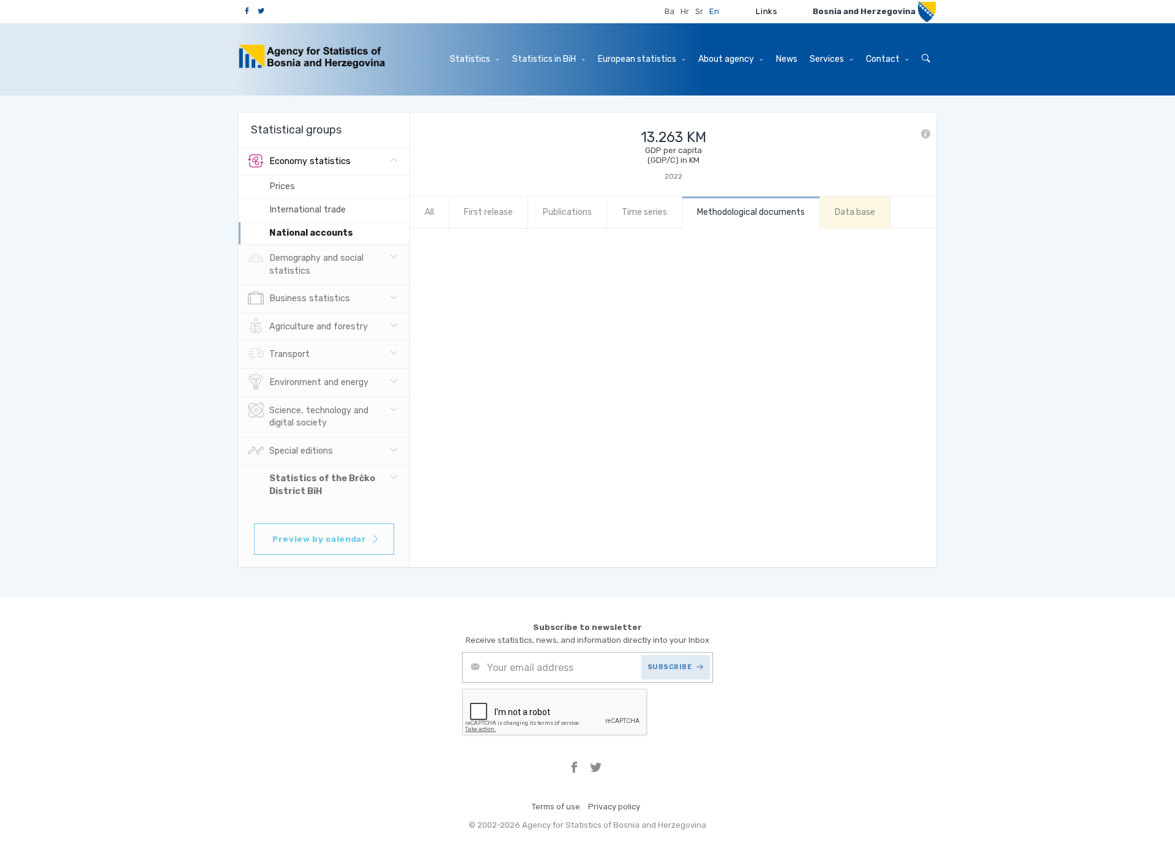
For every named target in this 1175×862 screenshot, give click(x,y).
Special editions (301, 451)
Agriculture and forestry (318, 326)
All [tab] (429, 212)
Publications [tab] (567, 212)
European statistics (638, 59)
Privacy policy (614, 806)
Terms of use (556, 806)
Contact (883, 59)
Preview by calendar (319, 539)
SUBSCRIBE (669, 667)
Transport (289, 354)
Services (828, 59)
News (786, 59)
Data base (855, 212)
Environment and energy (318, 382)
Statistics (471, 59)
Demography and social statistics (316, 264)
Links (766, 11)
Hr (685, 11)
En (714, 11)
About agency (727, 59)
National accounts (311, 233)
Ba (669, 11)
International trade (307, 209)
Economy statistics (310, 161)
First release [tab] (488, 212)
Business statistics (309, 298)
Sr (699, 11)
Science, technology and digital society (318, 417)
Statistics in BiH (545, 59)
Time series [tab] (644, 212)
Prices (282, 186)
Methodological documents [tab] (751, 212)
